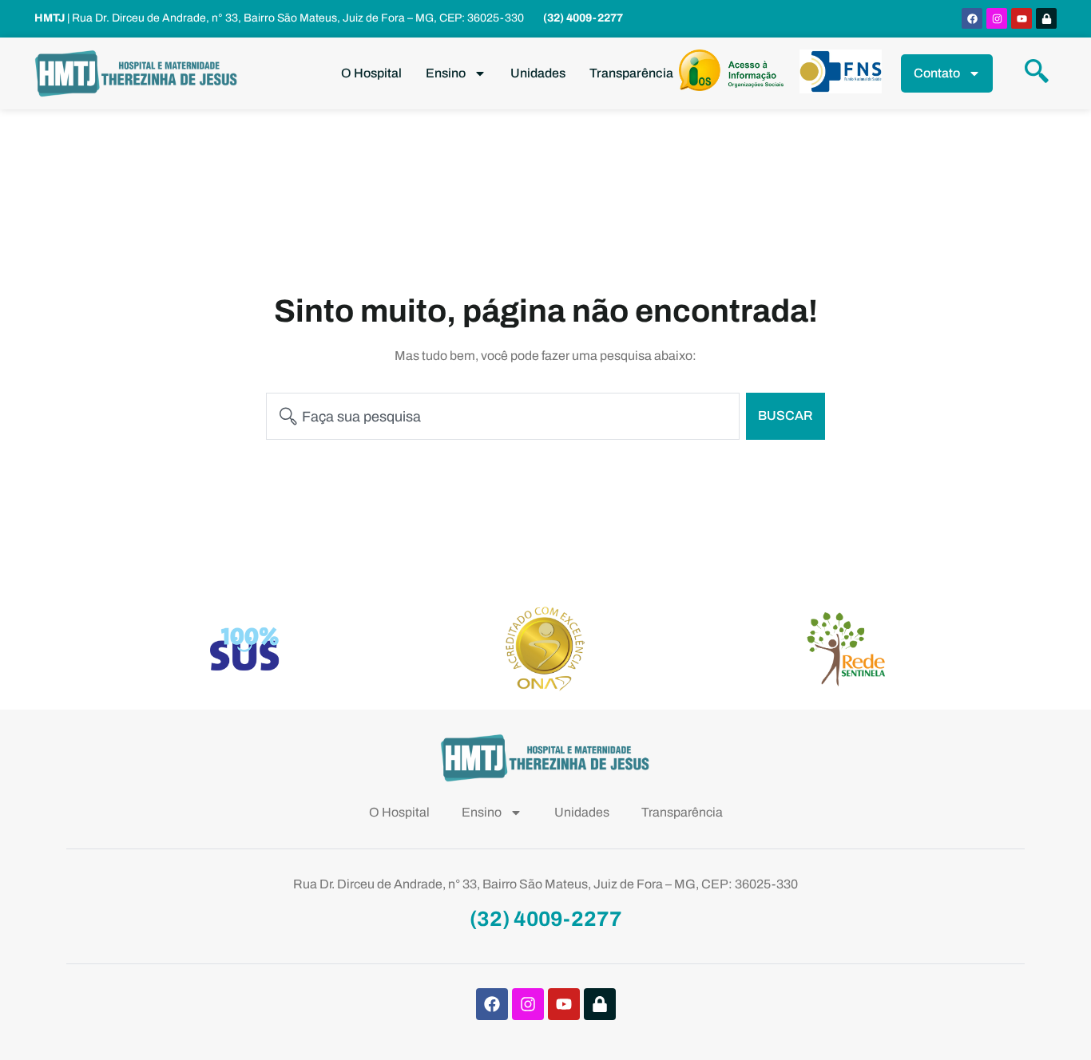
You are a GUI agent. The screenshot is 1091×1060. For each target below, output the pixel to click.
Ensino (446, 73)
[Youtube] (1021, 18)
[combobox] (503, 416)
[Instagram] (996, 18)
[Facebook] (972, 18)
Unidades (537, 73)
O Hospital (371, 73)
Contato (937, 73)
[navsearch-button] (1037, 73)
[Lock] (1046, 18)
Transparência (631, 73)
